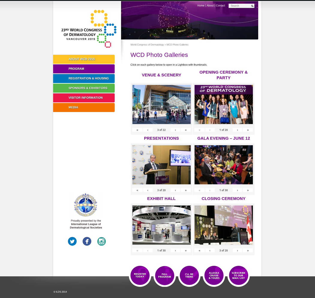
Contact (220, 5)
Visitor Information (86, 97)
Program (76, 68)
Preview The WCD (214, 276)
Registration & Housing (89, 78)
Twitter (72, 241)
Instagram (102, 241)
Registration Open (140, 276)
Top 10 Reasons (164, 276)
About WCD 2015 (82, 59)
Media (73, 107)
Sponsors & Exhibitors (88, 88)
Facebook (87, 241)
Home (200, 5)
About (210, 5)
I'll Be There (189, 276)
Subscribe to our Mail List (238, 276)
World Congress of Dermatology (90, 29)
